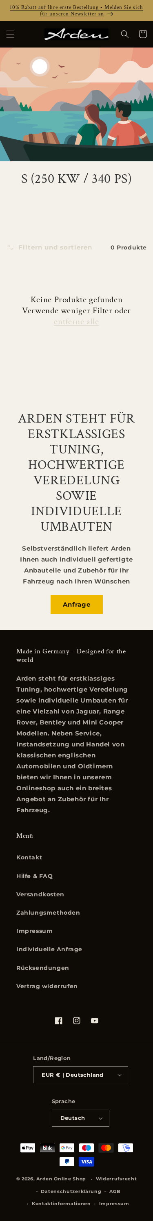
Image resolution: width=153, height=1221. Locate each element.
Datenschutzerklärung (71, 1191)
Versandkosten (40, 894)
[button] (10, 34)
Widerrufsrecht (116, 1179)
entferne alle (76, 321)
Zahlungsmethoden (48, 912)
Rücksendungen (42, 968)
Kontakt (29, 857)
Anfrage (77, 604)
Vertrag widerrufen (47, 986)
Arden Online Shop (61, 1179)
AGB (114, 1191)
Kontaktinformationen (61, 1203)
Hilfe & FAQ (34, 876)
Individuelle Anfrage (49, 949)
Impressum (34, 931)
